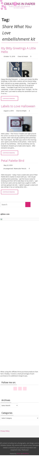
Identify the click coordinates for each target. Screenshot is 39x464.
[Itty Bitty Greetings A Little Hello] (19, 69)
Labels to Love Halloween (18, 106)
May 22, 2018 (8, 164)
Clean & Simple (23, 56)
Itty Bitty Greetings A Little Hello (18, 50)
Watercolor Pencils (20, 167)
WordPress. (26, 452)
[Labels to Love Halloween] (19, 123)
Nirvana (19, 452)
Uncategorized (8, 167)
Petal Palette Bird (12, 160)
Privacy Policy (4, 429)
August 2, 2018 (9, 110)
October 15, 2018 (9, 56)
